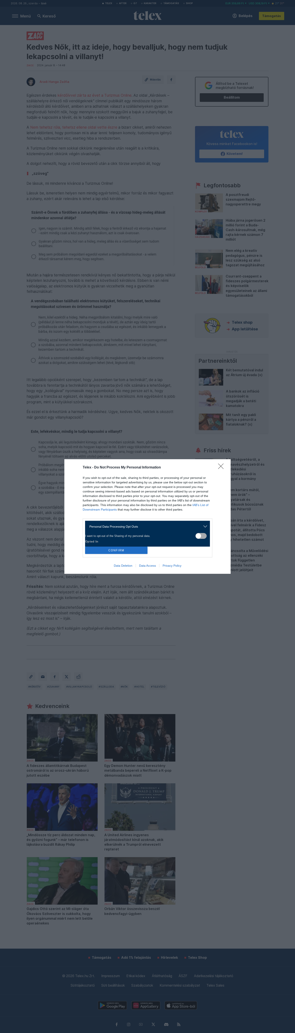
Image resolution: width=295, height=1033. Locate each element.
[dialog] (147, 516)
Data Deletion (123, 565)
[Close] (222, 468)
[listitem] (146, 526)
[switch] (201, 536)
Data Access (147, 565)
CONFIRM (116, 550)
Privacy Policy (172, 565)
